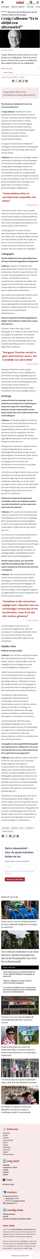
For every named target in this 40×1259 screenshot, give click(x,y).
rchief (5, 1216)
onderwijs (29, 828)
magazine (9, 1214)
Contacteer (9, 1203)
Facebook (6, 1165)
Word (7, 1196)
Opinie (5, 1142)
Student (6, 1138)
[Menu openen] (2, 2)
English (5, 1152)
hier (11, 1246)
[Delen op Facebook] (13, 81)
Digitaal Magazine (17, 7)
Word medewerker (30, 3)
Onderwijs (30, 7)
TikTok (14, 1167)
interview (5, 828)
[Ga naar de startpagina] (20, 2)
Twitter (5, 1170)
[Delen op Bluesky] (26, 81)
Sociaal (5, 1135)
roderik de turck (17, 828)
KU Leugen (6, 1149)
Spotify (5, 1174)
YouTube (6, 1172)
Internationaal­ (8, 1140)
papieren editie (25, 1219)
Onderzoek (6, 1147)
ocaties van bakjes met (12, 1219)
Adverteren (9, 1198)
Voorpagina (5, 7)
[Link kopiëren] (23, 81)
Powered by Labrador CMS (20, 1256)
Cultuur (5, 1145)
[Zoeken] (37, 2)
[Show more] (20, 99)
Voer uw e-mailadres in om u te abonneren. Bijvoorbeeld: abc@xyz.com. (19, 872)
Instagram (6, 1167)
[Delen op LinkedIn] (19, 81)
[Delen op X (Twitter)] (16, 81)
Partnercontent (8, 1154)
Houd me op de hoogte (15, 879)
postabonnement (19, 1201)
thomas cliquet (7, 831)
